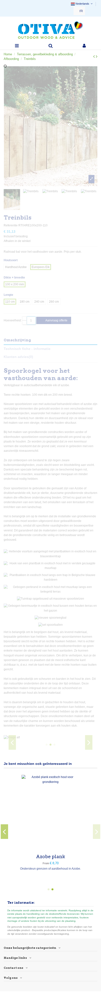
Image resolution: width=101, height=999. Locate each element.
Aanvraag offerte (56, 320)
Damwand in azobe (26, 856)
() (81, 10)
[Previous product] (94, 56)
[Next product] (96, 56)
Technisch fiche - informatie (27, 349)
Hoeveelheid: (13, 320)
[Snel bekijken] (26, 848)
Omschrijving (17, 340)
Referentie (11, 225)
